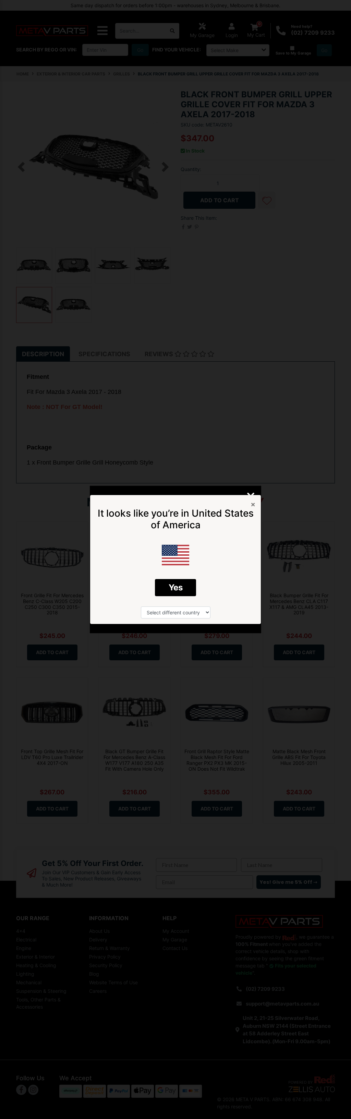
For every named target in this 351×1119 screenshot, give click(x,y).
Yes (176, 587)
